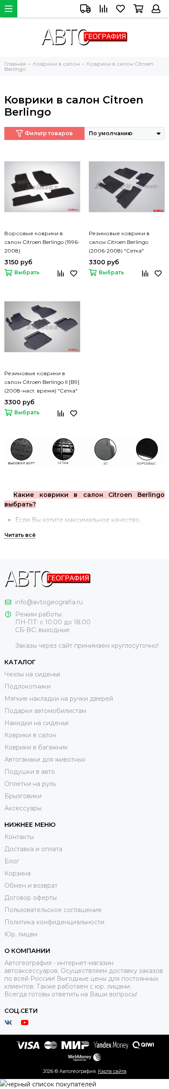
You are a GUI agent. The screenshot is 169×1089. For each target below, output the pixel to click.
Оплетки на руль (30, 784)
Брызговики (23, 796)
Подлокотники (27, 686)
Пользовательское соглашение (53, 910)
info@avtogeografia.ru (49, 602)
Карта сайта (112, 1071)
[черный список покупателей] (48, 1084)
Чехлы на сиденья (32, 674)
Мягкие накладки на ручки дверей (58, 699)
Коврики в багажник (36, 747)
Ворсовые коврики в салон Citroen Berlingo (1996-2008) (42, 242)
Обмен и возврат (31, 885)
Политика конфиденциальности (54, 922)
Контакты (19, 837)
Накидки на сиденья (36, 723)
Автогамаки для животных (44, 759)
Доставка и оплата (33, 849)
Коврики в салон (30, 735)
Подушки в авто (29, 772)
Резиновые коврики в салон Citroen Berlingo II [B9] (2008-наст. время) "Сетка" (41, 382)
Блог (11, 861)
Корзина (17, 873)
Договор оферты (30, 898)
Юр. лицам (20, 934)
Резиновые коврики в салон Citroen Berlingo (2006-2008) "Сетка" (119, 242)
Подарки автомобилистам (45, 711)
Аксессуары (23, 808)
